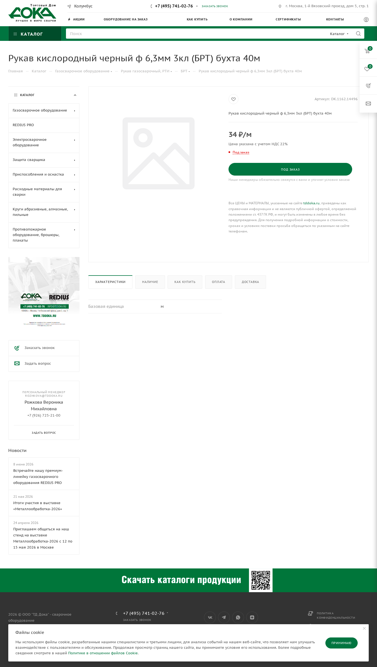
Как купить (184, 282)
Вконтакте (210, 617)
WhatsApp (238, 617)
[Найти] (358, 33)
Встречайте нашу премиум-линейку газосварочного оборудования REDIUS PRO (38, 476)
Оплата (218, 282)
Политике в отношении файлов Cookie (103, 653)
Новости (17, 450)
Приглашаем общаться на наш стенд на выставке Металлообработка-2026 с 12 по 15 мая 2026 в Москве (42, 538)
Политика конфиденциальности (336, 616)
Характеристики (110, 282)
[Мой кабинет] (366, 20)
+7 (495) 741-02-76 (174, 6)
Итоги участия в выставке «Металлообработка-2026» (37, 506)
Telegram (224, 617)
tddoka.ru (311, 203)
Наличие (150, 282)
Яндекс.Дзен (252, 617)
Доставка (250, 282)
